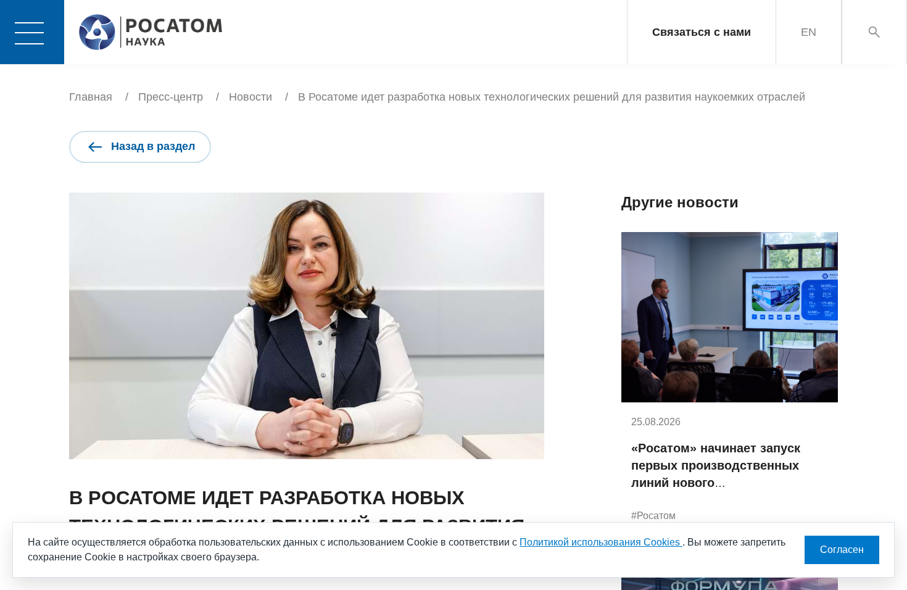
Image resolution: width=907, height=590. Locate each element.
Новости (250, 97)
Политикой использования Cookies (601, 542)
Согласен (842, 549)
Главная (90, 97)
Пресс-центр (170, 97)
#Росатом (653, 515)
